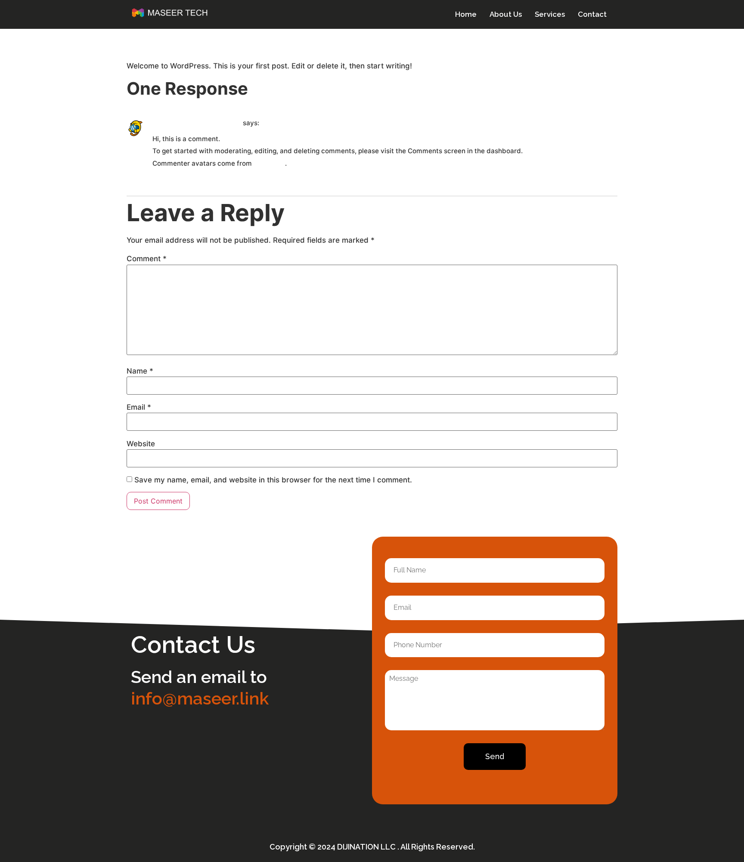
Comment (147, 259)
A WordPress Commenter (196, 122)
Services (550, 14)
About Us (506, 14)
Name (140, 371)
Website (141, 444)
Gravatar (269, 163)
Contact (592, 14)
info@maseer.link (200, 698)
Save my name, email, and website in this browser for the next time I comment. (273, 480)
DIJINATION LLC (367, 846)
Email (139, 407)
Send (494, 756)
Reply (162, 179)
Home (466, 14)
